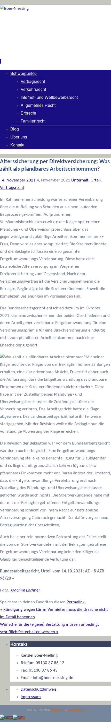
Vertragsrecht (12, 188)
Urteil (96, 180)
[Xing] (6, 718)
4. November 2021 (19, 180)
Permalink (76, 602)
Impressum (31, 697)
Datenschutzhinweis (39, 689)
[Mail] (19, 718)
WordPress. (76, 710)
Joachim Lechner (25, 590)
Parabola (58, 710)
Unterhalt (80, 180)
